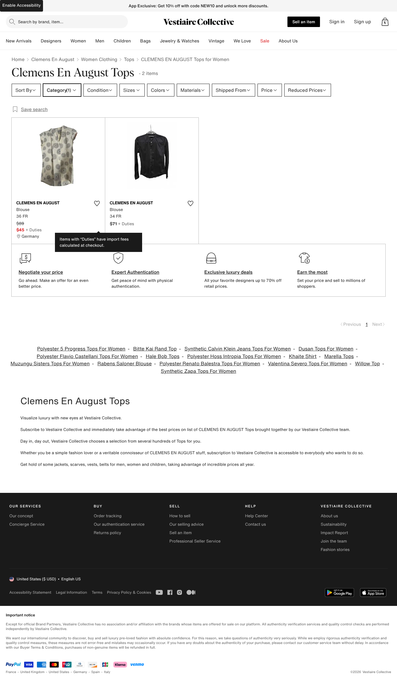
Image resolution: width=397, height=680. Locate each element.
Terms (97, 592)
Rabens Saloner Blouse (124, 363)
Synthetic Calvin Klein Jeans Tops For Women (238, 348)
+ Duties (34, 230)
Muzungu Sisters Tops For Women (50, 363)
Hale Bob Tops (163, 356)
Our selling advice (186, 524)
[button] (385, 22)
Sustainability (334, 524)
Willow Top (367, 363)
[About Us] (302, 41)
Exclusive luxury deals (228, 272)
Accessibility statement (30, 592)
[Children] (135, 41)
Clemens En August (52, 59)
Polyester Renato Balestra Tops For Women (210, 363)
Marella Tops (339, 356)
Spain (95, 672)
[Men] (109, 41)
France (11, 672)
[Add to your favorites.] (97, 203)
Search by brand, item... (40, 22)
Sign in (337, 22)
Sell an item (303, 22)
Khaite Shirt (302, 356)
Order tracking (107, 516)
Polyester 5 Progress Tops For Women (81, 348)
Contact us (255, 524)
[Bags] (155, 41)
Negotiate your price (41, 272)
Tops (129, 59)
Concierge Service (26, 524)
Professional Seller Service (195, 541)
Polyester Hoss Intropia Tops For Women (234, 356)
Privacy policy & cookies (129, 592)
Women (78, 41)
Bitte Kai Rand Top (155, 348)
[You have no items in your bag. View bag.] (385, 22)
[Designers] (66, 41)
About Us (288, 41)
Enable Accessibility (21, 5)
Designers (51, 41)
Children (122, 41)
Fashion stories (335, 550)
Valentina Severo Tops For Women (307, 363)
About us (329, 516)
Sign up (362, 22)
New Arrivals (18, 41)
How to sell (179, 516)
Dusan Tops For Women (325, 348)
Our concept (21, 516)
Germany (80, 672)
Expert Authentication (136, 272)
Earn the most (312, 272)
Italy (107, 672)
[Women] (90, 41)
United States (59, 672)
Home (18, 59)
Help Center (256, 516)
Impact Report (334, 533)
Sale (264, 41)
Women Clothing (99, 59)
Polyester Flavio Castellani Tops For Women (87, 356)
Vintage (216, 41)
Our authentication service (119, 524)
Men (99, 41)
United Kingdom (32, 672)
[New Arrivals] (36, 41)
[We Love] (255, 41)
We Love (242, 41)
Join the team (334, 541)
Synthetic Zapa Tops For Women (198, 371)
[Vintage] (229, 41)
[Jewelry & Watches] (203, 41)
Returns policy (107, 533)
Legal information (71, 592)
